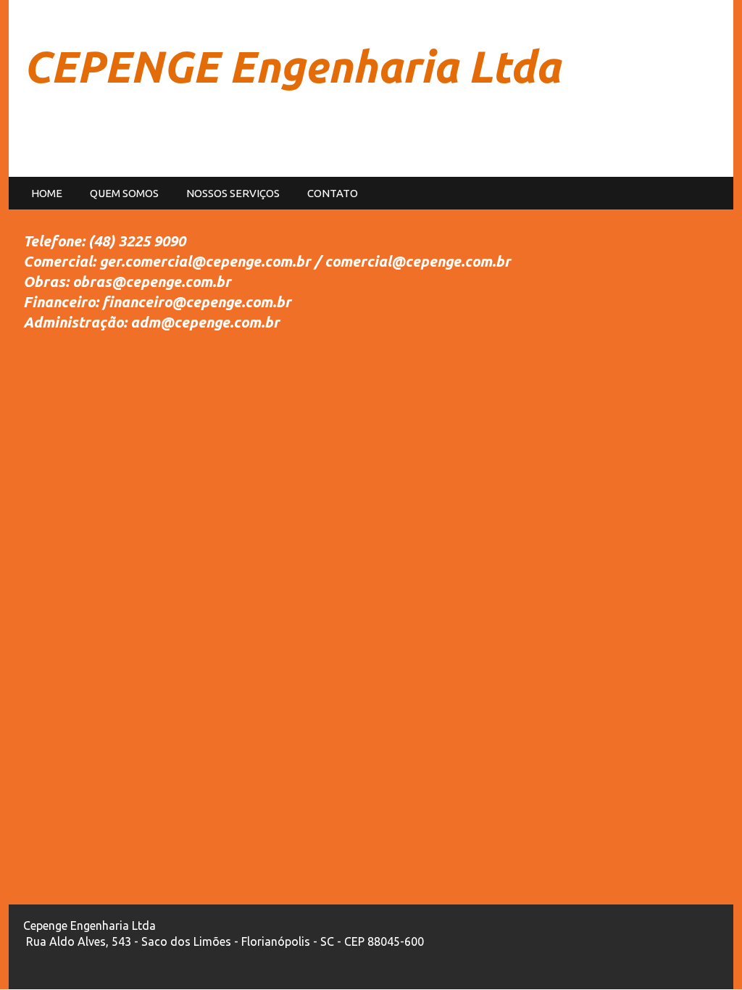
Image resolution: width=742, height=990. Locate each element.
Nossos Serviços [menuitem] (233, 193)
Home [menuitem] (46, 193)
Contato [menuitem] (332, 193)
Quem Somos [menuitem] (124, 193)
